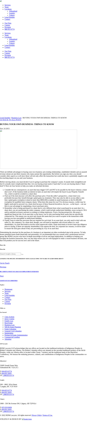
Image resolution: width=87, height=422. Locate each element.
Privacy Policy (37, 415)
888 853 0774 (9, 29)
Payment (8, 27)
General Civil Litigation (13, 331)
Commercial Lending (12, 337)
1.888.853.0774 (8, 375)
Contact (7, 19)
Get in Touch (4, 263)
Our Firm (8, 23)
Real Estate (9, 323)
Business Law (16, 118)
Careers (7, 25)
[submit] (22, 254)
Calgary (12, 15)
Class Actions (9, 317)
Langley (12, 13)
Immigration (9, 333)
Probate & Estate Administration (16, 335)
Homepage (8, 289)
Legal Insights (10, 17)
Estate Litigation (10, 329)
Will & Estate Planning (13, 327)
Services (8, 5)
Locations (8, 9)
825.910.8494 (7, 407)
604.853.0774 (7, 371)
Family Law (9, 321)
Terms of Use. (47, 415)
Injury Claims (9, 319)
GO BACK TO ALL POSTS (10, 120)
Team (6, 7)
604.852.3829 (6, 373)
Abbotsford (13, 11)
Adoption (8, 339)
